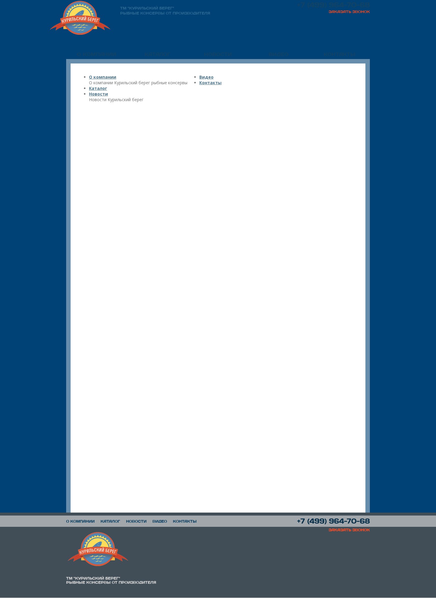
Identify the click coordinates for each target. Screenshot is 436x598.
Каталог (157, 54)
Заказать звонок (349, 11)
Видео (279, 54)
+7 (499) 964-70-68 (333, 5)
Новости (218, 54)
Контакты (339, 54)
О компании (96, 54)
